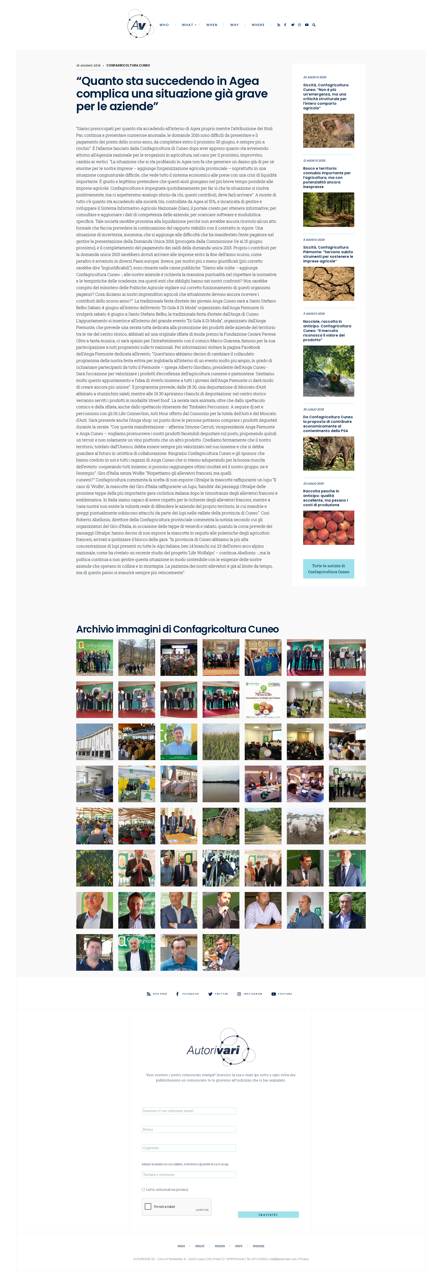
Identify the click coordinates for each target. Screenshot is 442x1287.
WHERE (258, 25)
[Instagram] (300, 25)
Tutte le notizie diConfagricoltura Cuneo (328, 568)
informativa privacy (172, 1189)
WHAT (188, 25)
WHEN (212, 25)
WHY (234, 25)
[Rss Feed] (279, 25)
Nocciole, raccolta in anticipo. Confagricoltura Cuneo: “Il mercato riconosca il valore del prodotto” (327, 330)
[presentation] (177, 1207)
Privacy (304, 1259)
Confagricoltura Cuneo (128, 65)
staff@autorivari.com (283, 1259)
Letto (167, 1189)
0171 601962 (259, 1259)
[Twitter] (293, 25)
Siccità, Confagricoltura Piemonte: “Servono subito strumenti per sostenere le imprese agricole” (328, 254)
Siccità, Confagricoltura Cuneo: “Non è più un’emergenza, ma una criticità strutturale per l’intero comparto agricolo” (326, 96)
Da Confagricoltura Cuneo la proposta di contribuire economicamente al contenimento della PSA (328, 424)
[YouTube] (307, 25)
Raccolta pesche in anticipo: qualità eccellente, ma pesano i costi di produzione (325, 498)
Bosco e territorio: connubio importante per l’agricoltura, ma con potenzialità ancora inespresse (327, 177)
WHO (164, 25)
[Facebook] (286, 25)
